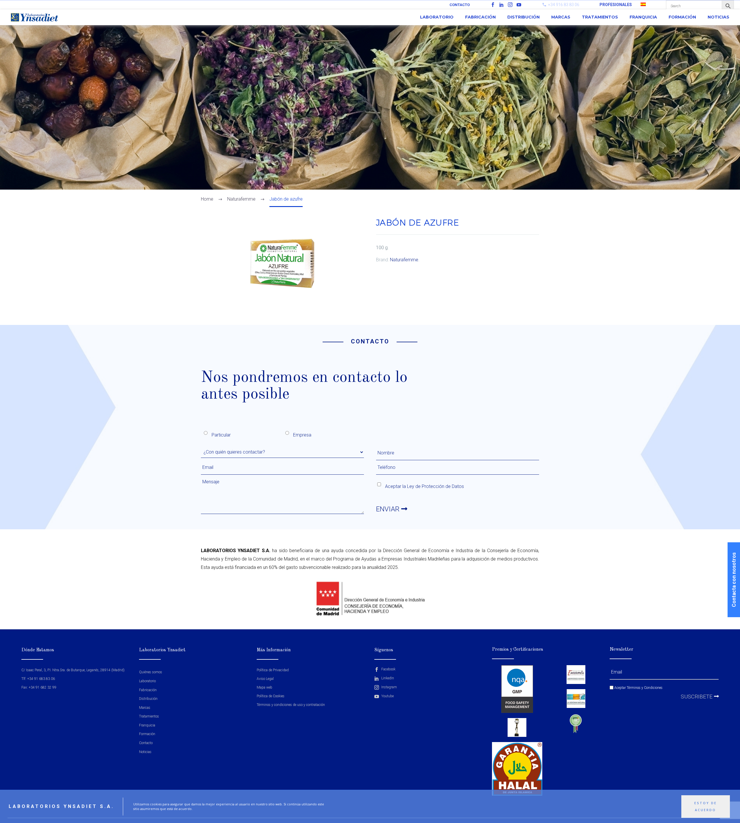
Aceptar (638, 688)
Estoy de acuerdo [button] (705, 806)
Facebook (387, 669)
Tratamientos (600, 17)
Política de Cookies (270, 696)
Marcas (560, 17)
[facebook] (493, 4)
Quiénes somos (150, 672)
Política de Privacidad (273, 670)
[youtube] (519, 4)
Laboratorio (437, 17)
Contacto (459, 5)
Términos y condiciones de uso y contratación (291, 705)
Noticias (718, 17)
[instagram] (510, 4)
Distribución (523, 17)
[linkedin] (501, 4)
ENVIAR (388, 509)
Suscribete (697, 696)
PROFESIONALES (616, 4)
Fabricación (480, 17)
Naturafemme (404, 259)
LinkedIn (387, 678)
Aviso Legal (265, 679)
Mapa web (264, 687)
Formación (682, 17)
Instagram (388, 687)
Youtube (387, 696)
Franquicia (643, 17)
